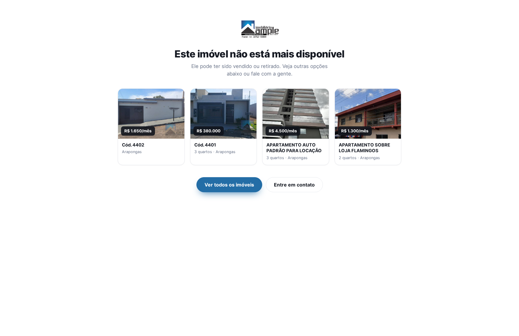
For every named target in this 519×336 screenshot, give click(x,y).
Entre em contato (294, 185)
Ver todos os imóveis (229, 185)
